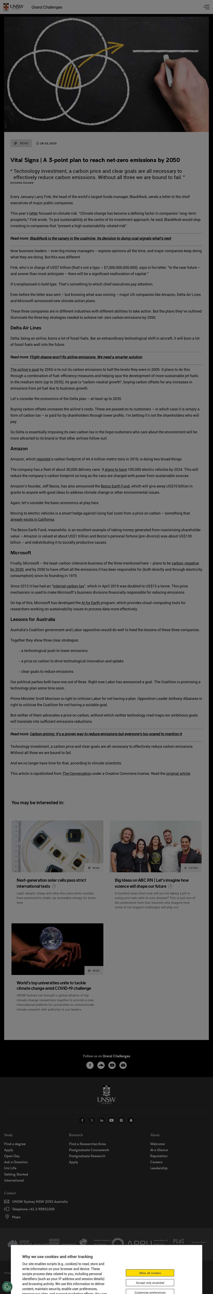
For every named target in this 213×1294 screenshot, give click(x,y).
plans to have (116, 469)
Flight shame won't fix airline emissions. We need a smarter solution (86, 357)
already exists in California (32, 519)
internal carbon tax (68, 586)
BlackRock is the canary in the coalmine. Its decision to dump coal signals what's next (100, 238)
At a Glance (159, 1150)
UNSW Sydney (131, 1120)
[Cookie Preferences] (7, 1287)
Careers (156, 1162)
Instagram (121, 1120)
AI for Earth (91, 603)
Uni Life (10, 1168)
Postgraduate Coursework (89, 1150)
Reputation (158, 1156)
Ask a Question (16, 1162)
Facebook (82, 1120)
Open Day (12, 1156)
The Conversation (76, 773)
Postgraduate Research (87, 1156)
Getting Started (16, 1174)
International (14, 1180)
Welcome (157, 1144)
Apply (8, 1150)
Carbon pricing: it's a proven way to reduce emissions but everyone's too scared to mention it (106, 734)
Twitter (92, 1120)
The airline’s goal (24, 369)
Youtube (111, 1120)
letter (33, 213)
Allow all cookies (150, 1273)
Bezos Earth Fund (115, 486)
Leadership (159, 1168)
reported (43, 459)
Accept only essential (150, 1282)
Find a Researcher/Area (87, 1144)
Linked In (101, 1120)
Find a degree (15, 1144)
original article (178, 773)
